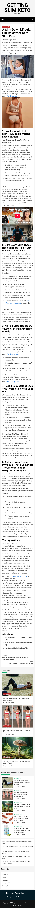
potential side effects (20, 576)
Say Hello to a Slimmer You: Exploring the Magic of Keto (22, 782)
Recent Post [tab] (5, 773)
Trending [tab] (21, 773)
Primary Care (6, 886)
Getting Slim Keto (17, 7)
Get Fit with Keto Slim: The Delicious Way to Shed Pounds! (21, 818)
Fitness (4, 877)
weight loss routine (11, 354)
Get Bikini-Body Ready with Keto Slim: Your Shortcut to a (21, 794)
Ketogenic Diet (6, 26)
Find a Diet (5, 874)
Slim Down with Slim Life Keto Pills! (16, 648)
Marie (14, 40)
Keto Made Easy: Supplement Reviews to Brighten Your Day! (15, 657)
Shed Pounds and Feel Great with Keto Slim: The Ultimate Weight (22, 830)
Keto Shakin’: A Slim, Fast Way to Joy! (21, 663)
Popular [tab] (14, 773)
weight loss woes (11, 96)
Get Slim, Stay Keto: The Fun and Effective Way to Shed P (22, 806)
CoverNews (29, 903)
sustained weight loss (12, 382)
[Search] (32, 19)
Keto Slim (5, 880)
